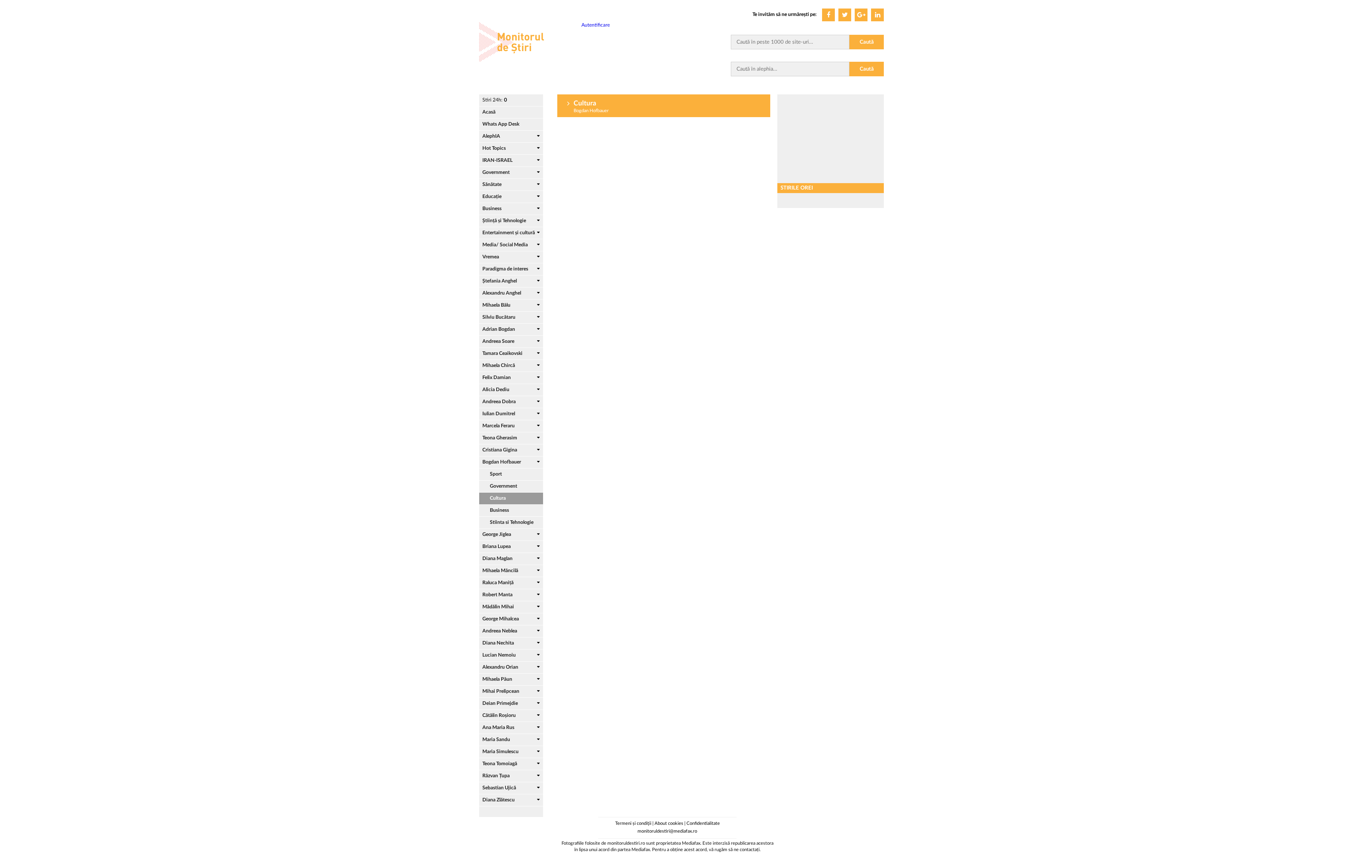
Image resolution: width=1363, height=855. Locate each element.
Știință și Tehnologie (504, 220)
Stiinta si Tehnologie (511, 522)
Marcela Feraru (498, 425)
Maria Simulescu (500, 751)
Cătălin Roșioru (499, 715)
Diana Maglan (497, 558)
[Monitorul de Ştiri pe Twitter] (844, 15)
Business (492, 208)
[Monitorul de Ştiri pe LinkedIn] (877, 15)
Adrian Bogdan (498, 329)
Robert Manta (497, 594)
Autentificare (595, 25)
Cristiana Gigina (499, 450)
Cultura (498, 498)
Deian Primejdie (500, 703)
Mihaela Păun (497, 679)
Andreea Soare (498, 341)
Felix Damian (496, 377)
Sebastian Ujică (499, 787)
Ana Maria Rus (498, 727)
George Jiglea (496, 534)
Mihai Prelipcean (500, 691)
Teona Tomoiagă (499, 763)
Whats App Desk (500, 124)
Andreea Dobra (499, 401)
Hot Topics (494, 148)
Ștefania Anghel (499, 281)
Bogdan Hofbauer (501, 462)
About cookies (669, 823)
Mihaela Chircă (498, 365)
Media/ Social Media (505, 244)
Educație (492, 196)
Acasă (489, 112)
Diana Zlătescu (498, 800)
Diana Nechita (498, 643)
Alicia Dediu (495, 389)
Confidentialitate (703, 823)
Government (496, 172)
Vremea (490, 256)
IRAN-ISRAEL (497, 160)
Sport (496, 474)
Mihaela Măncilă (500, 570)
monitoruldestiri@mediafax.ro (667, 831)
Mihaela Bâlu (496, 305)
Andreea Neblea (499, 631)
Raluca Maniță (498, 582)
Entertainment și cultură (508, 232)
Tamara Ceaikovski (502, 353)
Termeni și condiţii (633, 823)
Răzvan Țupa (496, 775)
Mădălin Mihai (498, 606)
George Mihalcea (500, 618)
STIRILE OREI (797, 188)
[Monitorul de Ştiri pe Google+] (861, 15)
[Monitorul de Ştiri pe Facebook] (828, 15)
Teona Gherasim (499, 437)
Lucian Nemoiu (499, 655)
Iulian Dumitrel (498, 413)
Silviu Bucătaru (498, 317)
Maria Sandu (496, 739)
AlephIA (491, 136)
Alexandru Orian (500, 667)
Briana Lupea (496, 546)
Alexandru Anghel (501, 293)
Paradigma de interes (505, 269)
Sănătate (492, 184)
